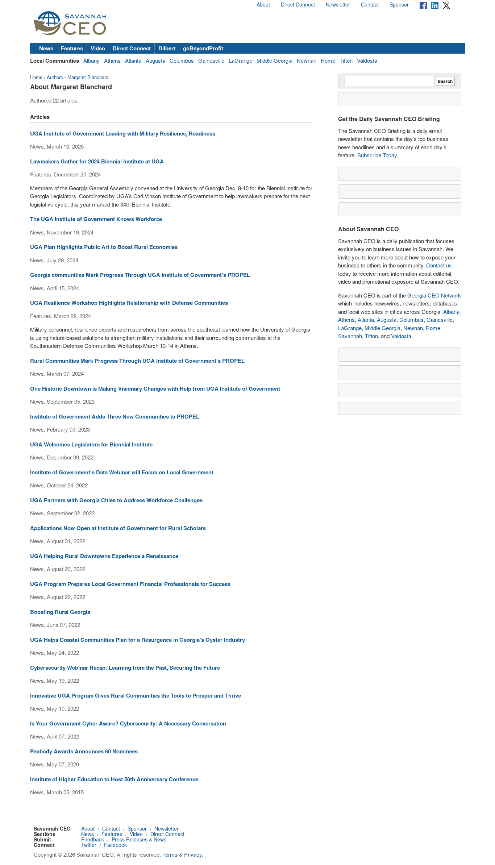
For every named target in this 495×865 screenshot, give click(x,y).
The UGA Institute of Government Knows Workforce (96, 219)
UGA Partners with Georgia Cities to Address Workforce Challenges (116, 500)
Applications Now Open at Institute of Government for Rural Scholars (118, 528)
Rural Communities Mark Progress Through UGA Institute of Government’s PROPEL (137, 361)
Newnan (306, 60)
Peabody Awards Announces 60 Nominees (84, 751)
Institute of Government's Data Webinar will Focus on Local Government (121, 472)
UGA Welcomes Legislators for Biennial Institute (91, 444)
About (263, 4)
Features (72, 48)
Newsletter (338, 4)
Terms (170, 854)
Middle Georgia (274, 60)
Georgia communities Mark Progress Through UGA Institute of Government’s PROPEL (140, 275)
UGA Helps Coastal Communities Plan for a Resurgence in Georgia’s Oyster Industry (137, 640)
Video (98, 48)
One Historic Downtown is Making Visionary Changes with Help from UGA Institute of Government (155, 388)
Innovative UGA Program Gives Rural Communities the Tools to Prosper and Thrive (135, 695)
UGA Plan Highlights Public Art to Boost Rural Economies (104, 247)
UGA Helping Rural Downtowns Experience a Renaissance (104, 556)
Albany (91, 60)
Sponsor (399, 4)
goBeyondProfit (203, 48)
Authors (55, 77)
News (46, 48)
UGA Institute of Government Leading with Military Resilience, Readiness (122, 133)
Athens (112, 60)
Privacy (193, 854)
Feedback (92, 839)
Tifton (346, 60)
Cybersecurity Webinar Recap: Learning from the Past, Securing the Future (125, 667)
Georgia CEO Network (434, 295)
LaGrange (240, 60)
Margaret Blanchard (87, 77)
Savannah (350, 336)
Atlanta (133, 60)
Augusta (155, 60)
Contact (370, 4)
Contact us (439, 265)
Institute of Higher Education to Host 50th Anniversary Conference (114, 779)
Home (36, 77)
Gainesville (211, 60)
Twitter (88, 844)
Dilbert (166, 48)
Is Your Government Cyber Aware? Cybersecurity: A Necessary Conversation (128, 723)
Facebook (115, 844)
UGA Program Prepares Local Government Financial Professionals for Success (130, 584)
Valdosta (367, 60)
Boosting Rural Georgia (60, 612)
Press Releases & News (139, 839)
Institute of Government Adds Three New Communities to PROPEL (114, 416)
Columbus (182, 60)
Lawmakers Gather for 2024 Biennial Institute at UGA (97, 161)
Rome (328, 60)
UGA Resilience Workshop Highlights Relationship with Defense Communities (129, 303)
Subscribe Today (377, 155)
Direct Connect (298, 4)
